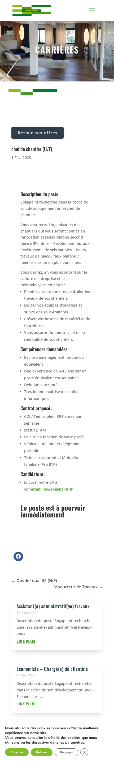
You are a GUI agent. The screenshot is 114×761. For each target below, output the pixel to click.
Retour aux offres (37, 132)
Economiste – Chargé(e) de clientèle (52, 668)
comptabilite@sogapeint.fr (48, 489)
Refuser (41, 752)
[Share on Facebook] (18, 560)
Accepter (16, 752)
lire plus (25, 641)
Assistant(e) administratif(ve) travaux (52, 606)
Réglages (66, 752)
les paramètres (71, 742)
